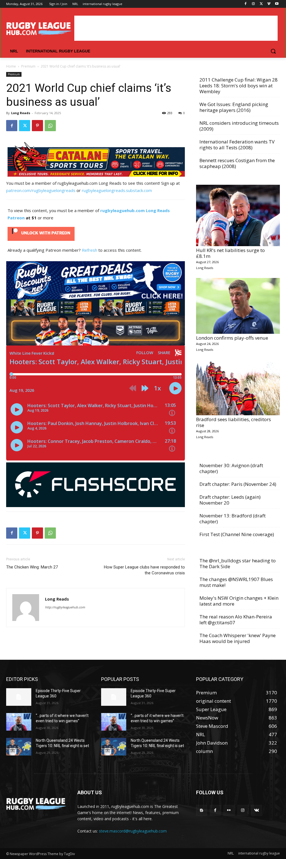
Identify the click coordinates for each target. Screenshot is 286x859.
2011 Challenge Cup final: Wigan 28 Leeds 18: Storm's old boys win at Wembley (238, 85)
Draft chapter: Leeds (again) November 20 (230, 500)
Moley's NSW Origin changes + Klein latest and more (238, 601)
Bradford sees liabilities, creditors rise (233, 422)
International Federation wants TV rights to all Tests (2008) (237, 144)
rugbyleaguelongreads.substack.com (117, 190)
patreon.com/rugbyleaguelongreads (40, 190)
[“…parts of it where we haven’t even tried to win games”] (18, 722)
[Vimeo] (269, 4)
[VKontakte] (256, 810)
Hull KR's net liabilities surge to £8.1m (230, 253)
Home (11, 66)
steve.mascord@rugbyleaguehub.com (133, 831)
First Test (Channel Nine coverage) (236, 534)
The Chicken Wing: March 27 (32, 567)
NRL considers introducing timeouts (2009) (239, 126)
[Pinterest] (37, 125)
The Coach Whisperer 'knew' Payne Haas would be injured (237, 638)
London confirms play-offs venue (232, 338)
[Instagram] (253, 4)
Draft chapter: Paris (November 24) (237, 484)
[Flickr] (228, 810)
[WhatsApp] (50, 125)
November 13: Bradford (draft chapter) (232, 518)
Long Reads (20, 113)
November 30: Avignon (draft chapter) (231, 468)
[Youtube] (276, 4)
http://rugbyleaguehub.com (65, 607)
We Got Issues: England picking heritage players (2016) (233, 107)
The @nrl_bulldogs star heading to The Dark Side (237, 563)
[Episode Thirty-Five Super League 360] (18, 697)
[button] (273, 51)
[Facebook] (245, 4)
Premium (28, 66)
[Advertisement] (176, 28)
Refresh (89, 250)
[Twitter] (261, 4)
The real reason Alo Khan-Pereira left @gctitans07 (235, 619)
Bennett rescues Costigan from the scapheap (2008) (237, 163)
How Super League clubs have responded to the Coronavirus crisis (144, 570)
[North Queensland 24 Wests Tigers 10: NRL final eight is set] (18, 746)
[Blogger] (201, 810)
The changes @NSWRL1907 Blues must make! (236, 582)
